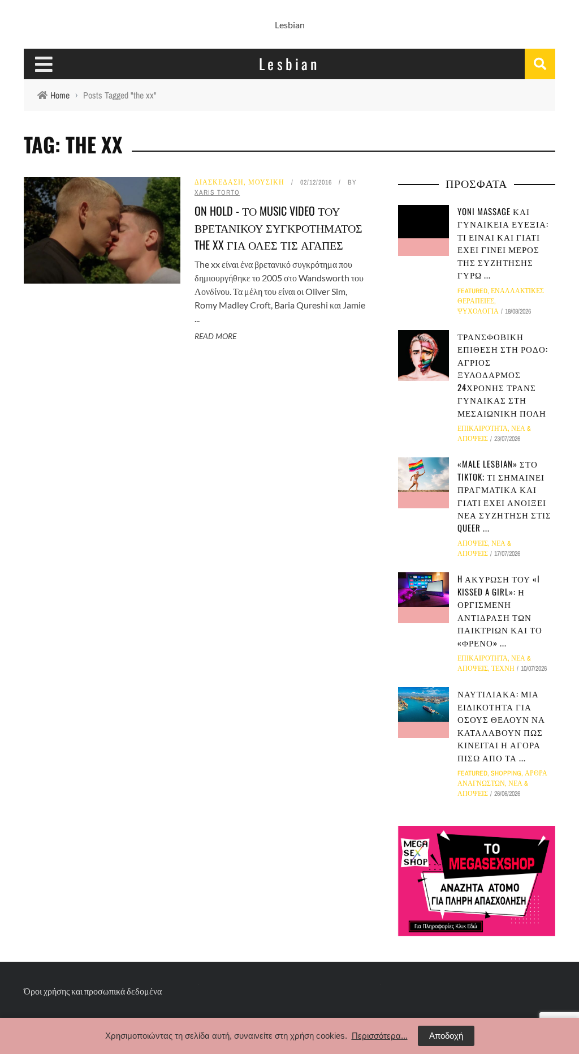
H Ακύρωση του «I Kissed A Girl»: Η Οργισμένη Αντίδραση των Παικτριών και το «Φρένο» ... (499, 610)
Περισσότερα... (380, 1035)
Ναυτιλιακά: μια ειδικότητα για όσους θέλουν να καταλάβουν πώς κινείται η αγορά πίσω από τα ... (501, 725)
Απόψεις (472, 543)
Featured (472, 290)
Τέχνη (503, 668)
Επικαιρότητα (482, 428)
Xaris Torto (217, 192)
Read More (215, 336)
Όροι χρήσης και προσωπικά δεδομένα (93, 991)
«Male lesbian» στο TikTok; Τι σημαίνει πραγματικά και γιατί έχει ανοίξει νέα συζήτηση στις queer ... (504, 495)
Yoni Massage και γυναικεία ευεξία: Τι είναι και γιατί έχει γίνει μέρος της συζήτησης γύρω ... (502, 243)
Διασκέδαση (219, 182)
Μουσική (266, 182)
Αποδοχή (446, 1035)
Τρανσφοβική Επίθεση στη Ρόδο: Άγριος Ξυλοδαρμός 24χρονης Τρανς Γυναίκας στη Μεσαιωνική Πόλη (502, 374)
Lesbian (290, 24)
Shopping (506, 773)
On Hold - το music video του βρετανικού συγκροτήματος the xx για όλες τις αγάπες (278, 227)
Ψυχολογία (478, 311)
